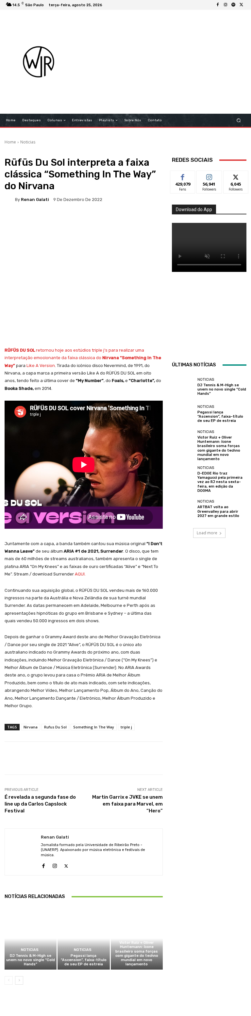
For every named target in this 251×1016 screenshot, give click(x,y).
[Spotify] (233, 5)
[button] (238, 120)
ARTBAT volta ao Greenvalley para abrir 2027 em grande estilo (218, 511)
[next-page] (19, 980)
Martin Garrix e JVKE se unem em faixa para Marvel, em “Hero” (127, 804)
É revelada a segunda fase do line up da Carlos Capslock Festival (40, 804)
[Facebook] (218, 5)
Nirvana (31, 727)
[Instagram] (225, 5)
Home (10, 142)
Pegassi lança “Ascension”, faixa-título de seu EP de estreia (84, 960)
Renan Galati (35, 199)
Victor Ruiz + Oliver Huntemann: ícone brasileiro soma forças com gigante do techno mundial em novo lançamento (136, 953)
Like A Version (40, 365)
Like (183, 175)
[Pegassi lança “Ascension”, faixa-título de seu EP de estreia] (83, 938)
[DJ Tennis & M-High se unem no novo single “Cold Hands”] (31, 938)
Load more (207, 533)
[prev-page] (9, 980)
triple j (126, 727)
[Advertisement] (165, 62)
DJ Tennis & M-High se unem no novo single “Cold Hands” (30, 960)
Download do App (194, 209)
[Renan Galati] (10, 199)
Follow (209, 175)
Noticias (27, 142)
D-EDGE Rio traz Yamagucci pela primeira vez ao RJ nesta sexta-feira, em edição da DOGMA (220, 482)
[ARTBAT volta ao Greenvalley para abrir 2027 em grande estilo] (183, 509)
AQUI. (80, 574)
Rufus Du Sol (55, 727)
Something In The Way (93, 727)
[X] (241, 5)
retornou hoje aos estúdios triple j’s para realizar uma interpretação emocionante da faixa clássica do (83, 358)
